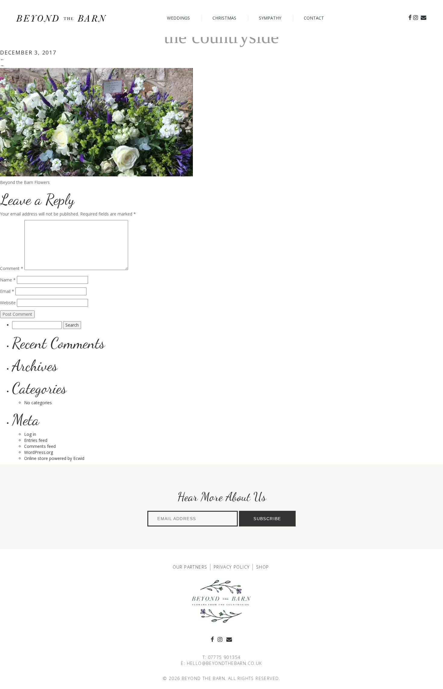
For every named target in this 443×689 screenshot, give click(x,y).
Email (7, 291)
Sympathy (270, 18)
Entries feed (35, 440)
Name (8, 280)
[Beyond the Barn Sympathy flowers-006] (96, 122)
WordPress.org (38, 452)
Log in (30, 434)
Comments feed (40, 446)
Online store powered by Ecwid (54, 458)
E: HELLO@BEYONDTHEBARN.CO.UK (221, 663)
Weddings (178, 18)
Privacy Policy (232, 567)
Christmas (224, 18)
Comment (11, 268)
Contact (314, 18)
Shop (262, 567)
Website (8, 303)
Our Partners (190, 567)
